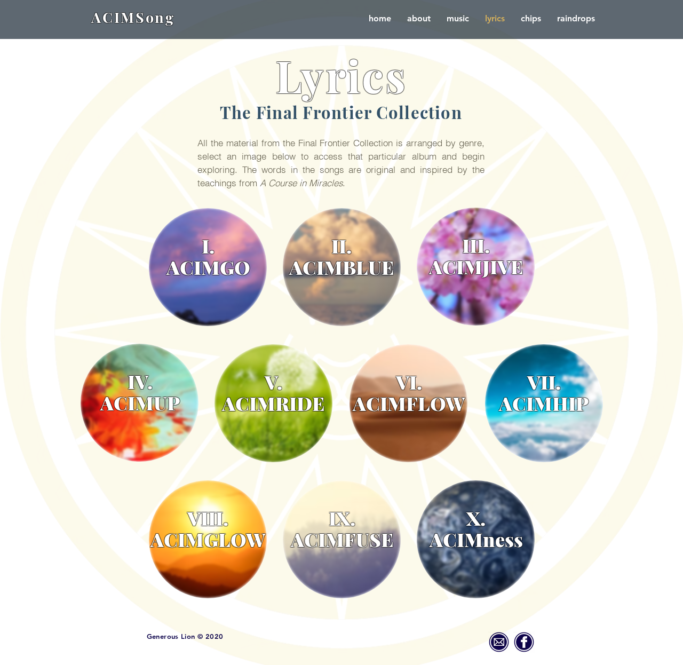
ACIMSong (133, 17)
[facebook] (524, 642)
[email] (499, 642)
